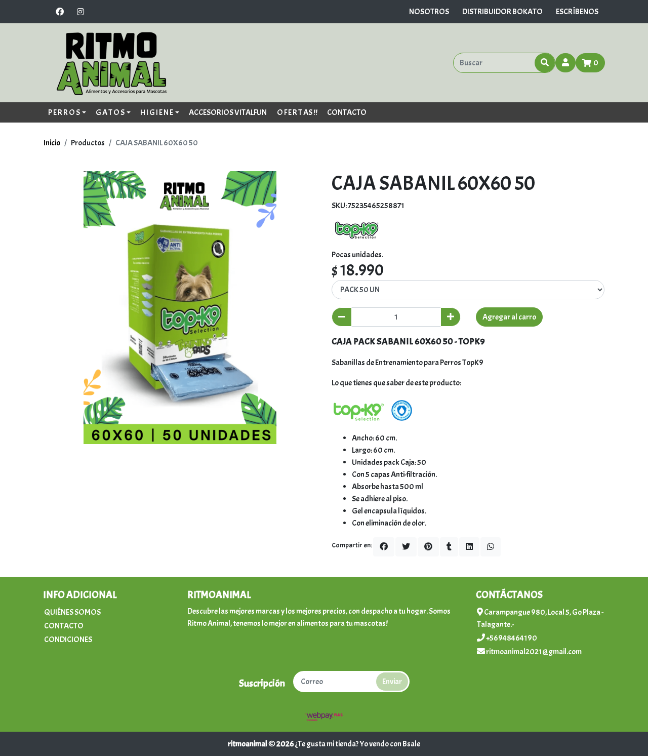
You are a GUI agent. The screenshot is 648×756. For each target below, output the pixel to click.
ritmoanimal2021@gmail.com (533, 652)
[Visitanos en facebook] (59, 11)
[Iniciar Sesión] (565, 62)
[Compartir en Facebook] (383, 546)
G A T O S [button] (110, 112)
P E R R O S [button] (64, 112)
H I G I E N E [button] (156, 112)
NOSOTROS (429, 12)
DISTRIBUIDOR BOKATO (502, 12)
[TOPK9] (357, 228)
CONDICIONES (68, 639)
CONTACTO (347, 112)
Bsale (411, 744)
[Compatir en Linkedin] (469, 546)
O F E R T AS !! (297, 112)
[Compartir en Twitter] (406, 546)
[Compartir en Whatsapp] (490, 546)
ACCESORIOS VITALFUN (228, 112)
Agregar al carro (509, 317)
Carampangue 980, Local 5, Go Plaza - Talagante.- (540, 618)
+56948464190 (511, 638)
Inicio (52, 143)
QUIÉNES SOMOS (72, 612)
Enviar (392, 682)
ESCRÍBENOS (577, 12)
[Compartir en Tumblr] (449, 546)
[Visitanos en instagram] (80, 11)
